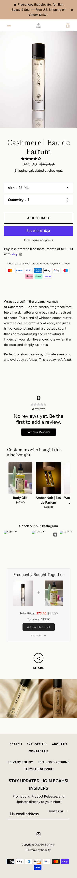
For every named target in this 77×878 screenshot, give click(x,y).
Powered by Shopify (38, 849)
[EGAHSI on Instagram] (38, 834)
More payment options (38, 240)
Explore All (37, 744)
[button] (31, 159)
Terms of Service (38, 769)
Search (16, 744)
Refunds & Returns (53, 762)
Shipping (21, 170)
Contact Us (38, 751)
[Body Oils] (20, 478)
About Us (59, 744)
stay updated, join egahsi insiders (38, 784)
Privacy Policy (20, 762)
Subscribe (56, 811)
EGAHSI (50, 844)
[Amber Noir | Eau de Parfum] (48, 478)
